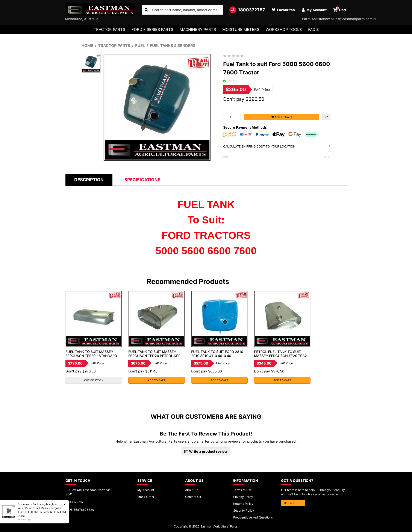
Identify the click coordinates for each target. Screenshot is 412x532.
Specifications (142, 179)
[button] (326, 117)
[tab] (88, 179)
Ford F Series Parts (152, 29)
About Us (191, 490)
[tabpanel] (93, 337)
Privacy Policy (243, 497)
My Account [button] (316, 10)
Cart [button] (341, 9)
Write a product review (208, 451)
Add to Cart (283, 117)
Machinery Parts (198, 29)
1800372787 (251, 9)
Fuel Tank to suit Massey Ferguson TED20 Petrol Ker (154, 354)
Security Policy (243, 510)
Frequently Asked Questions (253, 517)
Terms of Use (242, 490)
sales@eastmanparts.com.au (354, 19)
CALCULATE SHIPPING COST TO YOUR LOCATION (259, 146)
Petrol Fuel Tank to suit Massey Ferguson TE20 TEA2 (280, 354)
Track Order (145, 497)
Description (89, 179)
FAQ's (313, 29)
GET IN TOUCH (293, 503)
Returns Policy (243, 503)
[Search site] (146, 10)
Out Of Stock (93, 380)
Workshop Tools (284, 29)
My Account (145, 490)
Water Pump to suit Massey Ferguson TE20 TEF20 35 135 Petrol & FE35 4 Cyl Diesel (42, 511)
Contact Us (193, 497)
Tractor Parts (109, 29)
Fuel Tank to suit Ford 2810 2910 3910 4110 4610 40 (217, 354)
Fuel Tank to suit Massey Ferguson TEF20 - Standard (91, 354)
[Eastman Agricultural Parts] (100, 9)
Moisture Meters (240, 29)
